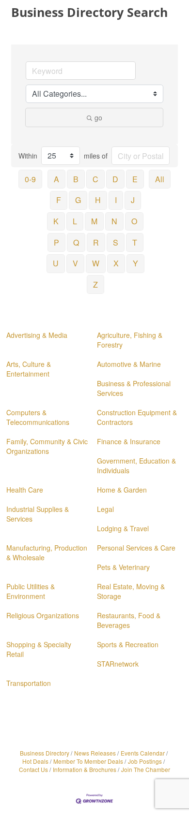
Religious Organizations (42, 615)
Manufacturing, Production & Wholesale (46, 552)
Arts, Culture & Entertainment (28, 368)
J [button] (133, 199)
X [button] (116, 263)
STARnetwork (118, 664)
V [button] (75, 263)
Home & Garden (122, 490)
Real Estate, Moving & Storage (131, 591)
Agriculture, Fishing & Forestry (129, 339)
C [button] (95, 179)
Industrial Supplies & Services (37, 514)
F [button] (58, 199)
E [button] (135, 179)
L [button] (75, 221)
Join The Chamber (145, 769)
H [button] (98, 199)
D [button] (115, 179)
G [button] (78, 199)
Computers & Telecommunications (37, 417)
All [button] (159, 179)
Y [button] (135, 263)
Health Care (24, 490)
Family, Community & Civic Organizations (47, 446)
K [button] (56, 221)
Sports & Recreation (127, 644)
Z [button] (95, 284)
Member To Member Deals (88, 761)
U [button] (56, 263)
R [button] (96, 242)
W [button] (95, 263)
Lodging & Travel (123, 528)
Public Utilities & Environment (30, 591)
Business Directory (44, 753)
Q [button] (76, 242)
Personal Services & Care (136, 548)
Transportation (28, 683)
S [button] (115, 242)
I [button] (116, 199)
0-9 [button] (30, 179)
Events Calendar (143, 753)
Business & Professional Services (134, 388)
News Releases (95, 753)
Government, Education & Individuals (136, 465)
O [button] (134, 221)
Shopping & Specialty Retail (38, 649)
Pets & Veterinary (123, 567)
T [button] (134, 242)
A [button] (56, 179)
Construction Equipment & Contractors (137, 417)
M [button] (94, 221)
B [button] (76, 179)
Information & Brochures (84, 769)
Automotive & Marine (129, 364)
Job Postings (145, 761)
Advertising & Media (36, 335)
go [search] (98, 117)
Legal (105, 509)
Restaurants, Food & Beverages (128, 620)
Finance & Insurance (128, 441)
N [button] (114, 221)
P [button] (56, 242)
